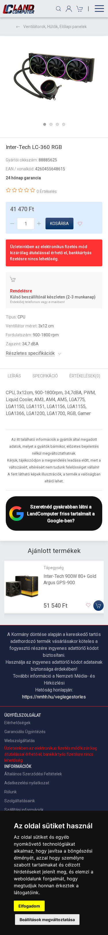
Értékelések (84, 376)
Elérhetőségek (17, 722)
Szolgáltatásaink (19, 800)
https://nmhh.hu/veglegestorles (54, 697)
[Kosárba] (98, 606)
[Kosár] (78, 9)
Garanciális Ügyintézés (25, 731)
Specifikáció (45, 376)
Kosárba (59, 223)
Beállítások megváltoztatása (47, 919)
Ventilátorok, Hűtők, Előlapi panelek (55, 26)
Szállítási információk (23, 809)
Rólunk (10, 792)
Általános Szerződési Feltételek (33, 774)
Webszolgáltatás (19, 740)
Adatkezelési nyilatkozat (26, 783)
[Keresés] (58, 8)
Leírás (14, 376)
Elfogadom (29, 905)
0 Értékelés (47, 191)
